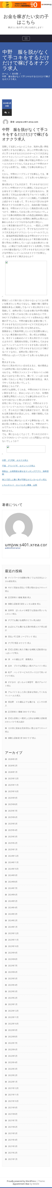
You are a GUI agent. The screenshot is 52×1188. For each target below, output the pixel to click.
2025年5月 (12, 823)
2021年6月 (12, 1127)
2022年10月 (13, 1023)
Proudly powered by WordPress (21, 1181)
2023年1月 (12, 1004)
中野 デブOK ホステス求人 (15, 460)
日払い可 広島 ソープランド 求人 (22, 636)
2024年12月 (13, 856)
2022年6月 (12, 1049)
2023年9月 (12, 952)
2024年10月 (13, 868)
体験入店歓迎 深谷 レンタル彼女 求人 (24, 604)
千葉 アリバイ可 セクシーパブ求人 (18, 465)
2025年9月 (12, 797)
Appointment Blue (21, 1184)
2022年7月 (12, 1043)
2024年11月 (13, 862)
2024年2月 (12, 920)
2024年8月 (12, 881)
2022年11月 (13, 1017)
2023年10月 (13, 946)
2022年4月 (12, 1062)
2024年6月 (12, 894)
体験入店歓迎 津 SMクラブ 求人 (22, 738)
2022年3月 (12, 1068)
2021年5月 (12, 1133)
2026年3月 (12, 759)
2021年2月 (12, 1152)
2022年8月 (12, 1036)
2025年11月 (13, 785)
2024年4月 (12, 907)
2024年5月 (12, 901)
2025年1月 (12, 849)
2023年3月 (12, 991)
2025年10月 (13, 791)
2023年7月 (12, 965)
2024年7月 (12, 888)
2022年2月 (12, 1075)
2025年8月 (12, 804)
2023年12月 (13, 933)
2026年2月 (12, 765)
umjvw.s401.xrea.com (27, 121)
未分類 (15, 73)
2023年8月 (12, 959)
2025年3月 (12, 836)
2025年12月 (13, 778)
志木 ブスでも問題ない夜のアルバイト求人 (27, 665)
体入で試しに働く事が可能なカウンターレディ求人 (24, 479)
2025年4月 (12, 830)
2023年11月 (13, 939)
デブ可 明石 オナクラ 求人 (19, 643)
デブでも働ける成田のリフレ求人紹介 (24, 620)
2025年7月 (12, 810)
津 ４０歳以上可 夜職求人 (20, 659)
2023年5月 (12, 978)
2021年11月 (13, 1094)
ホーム (5, 73)
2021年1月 (12, 1159)
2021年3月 (12, 1146)
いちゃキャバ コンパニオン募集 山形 (19, 484)
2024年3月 (12, 914)
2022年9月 (12, 1030)
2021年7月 (12, 1120)
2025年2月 (12, 843)
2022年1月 (12, 1081)
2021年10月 (13, 1101)
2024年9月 (12, 875)
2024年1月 (12, 927)
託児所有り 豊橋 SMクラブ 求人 (22, 711)
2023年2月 (12, 997)
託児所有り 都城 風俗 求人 (19, 597)
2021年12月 (13, 1088)
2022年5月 (12, 1056)
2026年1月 (12, 772)
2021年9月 (12, 1107)
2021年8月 (12, 1114)
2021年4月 (12, 1139)
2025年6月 (12, 817)
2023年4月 (12, 985)
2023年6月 (12, 972)
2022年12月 (13, 1010)
